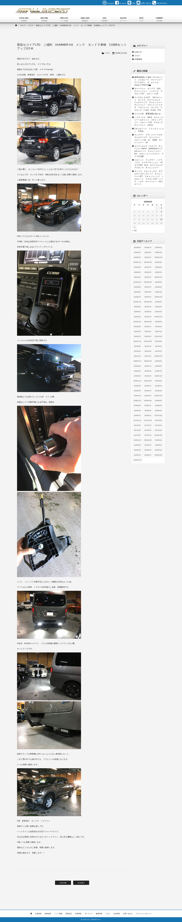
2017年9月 (158, 420)
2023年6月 (158, 307)
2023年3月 (158, 311)
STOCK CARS (23, 19)
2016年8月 (137, 445)
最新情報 (99, 914)
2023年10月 (148, 302)
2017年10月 (148, 420)
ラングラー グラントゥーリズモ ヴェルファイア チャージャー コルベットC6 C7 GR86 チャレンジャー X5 (149, 139)
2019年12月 (158, 376)
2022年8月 (137, 326)
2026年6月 (158, 247)
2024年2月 (137, 297)
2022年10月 (148, 321)
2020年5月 (137, 371)
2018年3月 (158, 410)
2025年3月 (158, 272)
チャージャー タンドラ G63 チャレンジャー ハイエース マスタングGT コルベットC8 (148, 91)
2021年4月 (147, 351)
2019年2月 (137, 395)
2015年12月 (158, 455)
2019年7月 (147, 386)
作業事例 (138, 59)
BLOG (141, 19)
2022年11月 (137, 321)
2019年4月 (147, 391)
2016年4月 (147, 450)
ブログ (22, 25)
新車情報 (48, 914)
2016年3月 (158, 450)
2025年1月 (147, 277)
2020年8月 (137, 366)
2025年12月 (158, 257)
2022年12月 (158, 316)
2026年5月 (137, 252)
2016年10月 (148, 440)
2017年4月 (147, 430)
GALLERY (123, 19)
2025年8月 (137, 267)
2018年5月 (137, 410)
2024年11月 (137, 282)
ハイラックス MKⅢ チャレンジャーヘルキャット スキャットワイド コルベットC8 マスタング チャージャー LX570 (149, 121)
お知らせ (138, 52)
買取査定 (68, 914)
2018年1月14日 (121, 53)
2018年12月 (158, 395)
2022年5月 (137, 331)
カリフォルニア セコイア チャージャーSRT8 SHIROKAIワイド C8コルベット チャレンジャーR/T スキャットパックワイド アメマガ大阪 (149, 151)
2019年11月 (137, 381)
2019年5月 (137, 391)
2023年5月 (137, 311)
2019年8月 (137, 386)
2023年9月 (158, 302)
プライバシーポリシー (144, 914)
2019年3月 (158, 391)
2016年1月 (147, 455)
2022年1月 (147, 336)
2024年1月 (147, 297)
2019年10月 (148, 381)
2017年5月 (137, 430)
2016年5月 (137, 450)
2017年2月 (137, 435)
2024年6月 (158, 287)
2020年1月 (147, 376)
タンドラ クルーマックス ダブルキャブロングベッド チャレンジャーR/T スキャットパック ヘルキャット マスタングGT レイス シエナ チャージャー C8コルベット (148, 177)
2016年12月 (158, 435)
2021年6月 (158, 346)
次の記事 (81, 883)
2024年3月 (158, 292)
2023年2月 (137, 316)
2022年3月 (158, 331)
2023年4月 (147, 311)
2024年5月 (137, 292)
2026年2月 (137, 257)
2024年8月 (137, 287)
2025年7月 (147, 267)
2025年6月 (158, 267)
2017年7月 (147, 425)
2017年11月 (137, 420)
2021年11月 (137, 341)
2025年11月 (137, 262)
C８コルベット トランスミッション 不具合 (149, 130)
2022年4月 (147, 331)
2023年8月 (137, 307)
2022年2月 (137, 336)
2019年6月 (158, 386)
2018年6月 (158, 405)
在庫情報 (38, 914)
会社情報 (116, 914)
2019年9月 (158, 381)
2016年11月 (137, 440)
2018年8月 (137, 405)
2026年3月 (158, 252)
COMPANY (159, 19)
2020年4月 (147, 371)
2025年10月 (148, 262)
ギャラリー (89, 914)
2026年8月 (137, 247)
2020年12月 (158, 356)
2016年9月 (158, 440)
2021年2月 (137, 356)
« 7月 (134, 231)
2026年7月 (147, 247)
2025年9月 (158, 262)
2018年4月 (147, 410)
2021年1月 (147, 356)
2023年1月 (147, 316)
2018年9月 (158, 400)
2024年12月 (158, 277)
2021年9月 (158, 341)
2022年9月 (158, 321)
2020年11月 (137, 361)
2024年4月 (147, 292)
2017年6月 (158, 425)
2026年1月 (147, 257)
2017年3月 (158, 430)
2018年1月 (147, 415)
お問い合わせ (128, 914)
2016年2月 (137, 455)
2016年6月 (158, 445)
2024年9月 (158, 282)
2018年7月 (147, 405)
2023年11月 (137, 302)
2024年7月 (147, 287)
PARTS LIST (64, 19)
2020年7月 (147, 366)
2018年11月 (137, 400)
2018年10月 (148, 400)
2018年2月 (137, 415)
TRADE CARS (84, 19)
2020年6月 (158, 366)
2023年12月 (158, 297)
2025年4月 (147, 272)
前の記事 (63, 883)
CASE (104, 19)
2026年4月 (147, 252)
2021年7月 (147, 346)
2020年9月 (158, 361)
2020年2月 (137, 376)
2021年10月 (148, 341)
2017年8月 (137, 425)
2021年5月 (137, 351)
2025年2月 (137, 277)
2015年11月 (137, 460)
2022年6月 (158, 326)
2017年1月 (147, 435)
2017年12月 (158, 415)
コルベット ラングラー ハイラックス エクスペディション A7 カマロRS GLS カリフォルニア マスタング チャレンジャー (149, 164)
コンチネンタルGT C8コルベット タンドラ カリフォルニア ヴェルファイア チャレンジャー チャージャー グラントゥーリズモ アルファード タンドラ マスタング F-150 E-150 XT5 (149, 103)
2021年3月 (158, 351)
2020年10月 (148, 361)
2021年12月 (158, 336)
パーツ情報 (58, 914)
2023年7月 (147, 307)
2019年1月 (147, 395)
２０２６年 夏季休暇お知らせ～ (148, 114)
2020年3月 (158, 371)
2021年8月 (137, 346)
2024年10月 (148, 282)
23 (161, 219)
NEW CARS (44, 19)
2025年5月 (137, 272)
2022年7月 (147, 326)
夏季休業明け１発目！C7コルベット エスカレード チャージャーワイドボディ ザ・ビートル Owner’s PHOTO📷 (148, 81)
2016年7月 (147, 445)
